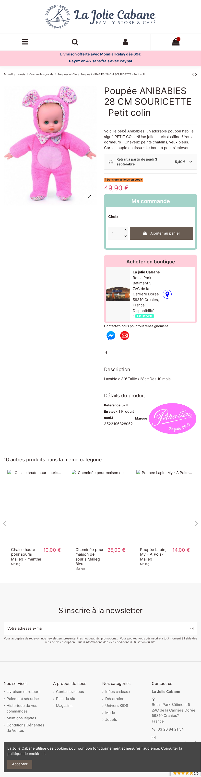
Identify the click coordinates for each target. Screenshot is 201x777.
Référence (112, 405)
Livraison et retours (23, 691)
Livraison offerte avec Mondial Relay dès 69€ (100, 54)
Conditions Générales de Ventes (25, 728)
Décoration (114, 698)
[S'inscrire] (191, 628)
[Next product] (196, 74)
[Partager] (106, 352)
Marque (141, 418)
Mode (110, 712)
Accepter (20, 764)
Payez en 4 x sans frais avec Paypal (100, 61)
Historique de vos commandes (22, 708)
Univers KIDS (116, 705)
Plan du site (66, 698)
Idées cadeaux (117, 691)
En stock (111, 411)
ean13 (108, 418)
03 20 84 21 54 (171, 729)
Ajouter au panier (165, 233)
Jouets (111, 719)
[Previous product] (193, 74)
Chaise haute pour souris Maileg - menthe (26, 554)
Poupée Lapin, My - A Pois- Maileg (153, 554)
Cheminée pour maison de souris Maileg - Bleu (89, 556)
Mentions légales (21, 718)
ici (43, 753)
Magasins (64, 705)
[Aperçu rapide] (36, 542)
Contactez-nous (70, 691)
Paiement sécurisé (23, 698)
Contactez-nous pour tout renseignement (136, 326)
